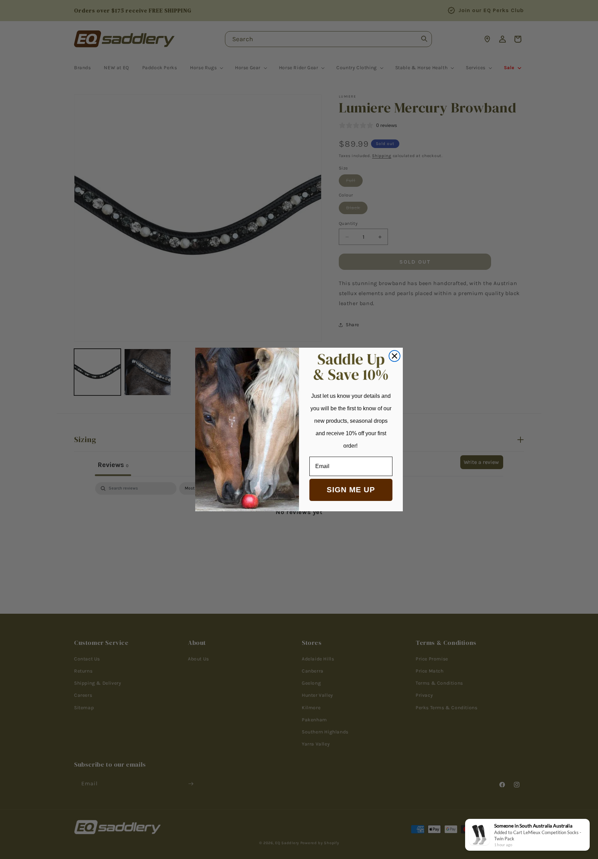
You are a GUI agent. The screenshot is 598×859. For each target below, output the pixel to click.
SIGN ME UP (351, 489)
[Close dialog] (394, 356)
